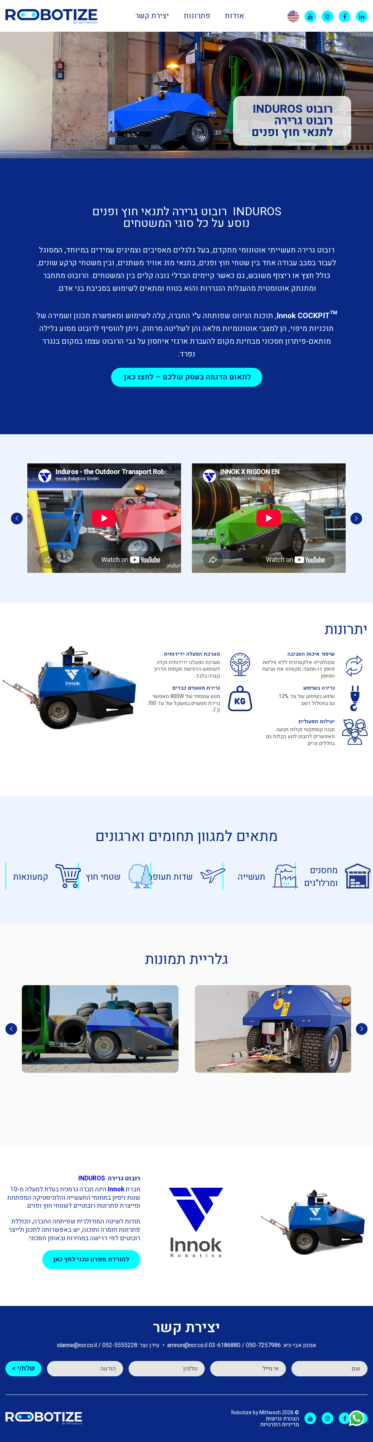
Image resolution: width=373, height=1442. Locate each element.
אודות (234, 16)
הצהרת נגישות (282, 1418)
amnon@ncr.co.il (187, 1345)
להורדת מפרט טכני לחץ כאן (91, 1259)
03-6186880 (224, 1345)
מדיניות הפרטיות (279, 1424)
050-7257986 (263, 1345)
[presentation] (356, 518)
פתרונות (197, 16)
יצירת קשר (152, 16)
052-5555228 (119, 1345)
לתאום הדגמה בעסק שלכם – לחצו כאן (186, 377)
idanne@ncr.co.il (77, 1345)
